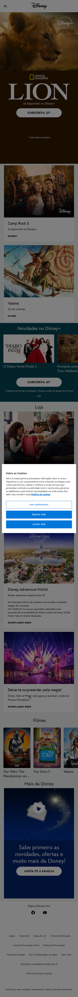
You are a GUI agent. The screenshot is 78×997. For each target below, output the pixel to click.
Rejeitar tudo (39, 514)
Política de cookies (40, 495)
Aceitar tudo (39, 524)
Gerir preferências (39, 505)
